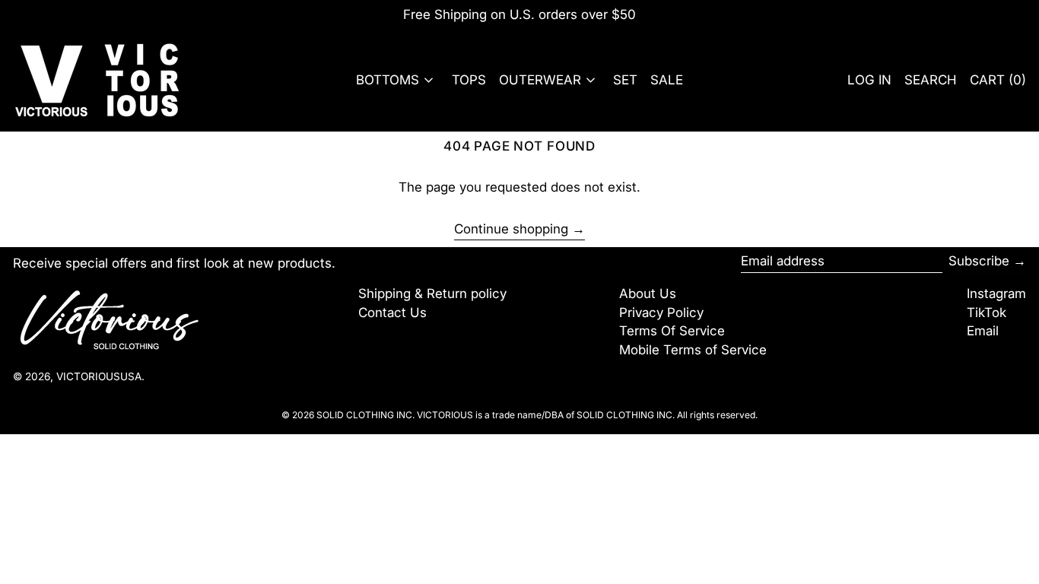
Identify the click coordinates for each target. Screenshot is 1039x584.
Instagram (996, 293)
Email (983, 330)
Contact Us (392, 312)
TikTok (986, 312)
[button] (930, 80)
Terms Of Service (672, 330)
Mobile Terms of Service (693, 349)
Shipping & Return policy (432, 293)
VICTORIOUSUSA (98, 376)
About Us (647, 293)
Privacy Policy (661, 312)
